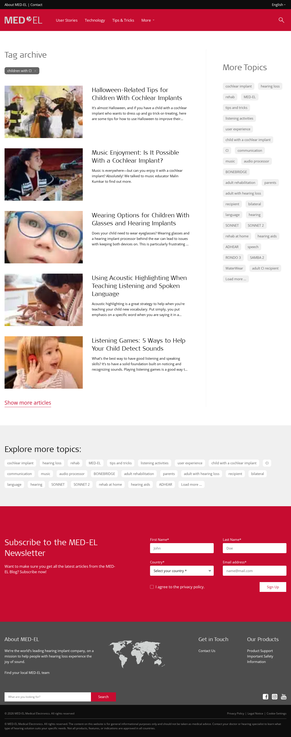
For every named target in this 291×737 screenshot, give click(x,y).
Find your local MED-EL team (27, 672)
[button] (148, 20)
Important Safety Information (260, 659)
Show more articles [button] (28, 402)
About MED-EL (16, 4)
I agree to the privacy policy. (180, 586)
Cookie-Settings (276, 713)
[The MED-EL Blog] (23, 20)
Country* (157, 562)
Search (103, 696)
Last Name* (232, 539)
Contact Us (206, 650)
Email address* (234, 562)
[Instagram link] (274, 696)
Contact (36, 4)
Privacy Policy (235, 713)
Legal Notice (255, 713)
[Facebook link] (265, 696)
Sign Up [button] (273, 587)
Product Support (260, 650)
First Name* (159, 539)
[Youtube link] (283, 696)
